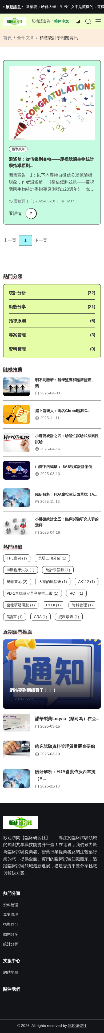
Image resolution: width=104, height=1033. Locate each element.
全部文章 (25, 37)
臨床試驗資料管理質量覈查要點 (65, 746)
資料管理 (17, 349)
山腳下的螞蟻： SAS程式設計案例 (63, 466)
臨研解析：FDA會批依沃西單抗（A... (66, 494)
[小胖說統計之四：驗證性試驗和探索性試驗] (16, 442)
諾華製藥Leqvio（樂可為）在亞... (67, 718)
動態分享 (17, 306)
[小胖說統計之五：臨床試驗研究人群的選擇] (16, 525)
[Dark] (78, 21)
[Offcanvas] (98, 21)
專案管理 (17, 335)
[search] (88, 21)
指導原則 (18, 149)
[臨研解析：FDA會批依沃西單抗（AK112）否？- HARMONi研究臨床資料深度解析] (16, 497)
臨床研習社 (77, 1025)
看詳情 (15, 213)
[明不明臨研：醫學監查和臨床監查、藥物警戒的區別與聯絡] (16, 386)
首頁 (7, 37)
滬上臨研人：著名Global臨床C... (62, 411)
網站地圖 (10, 972)
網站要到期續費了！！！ (33, 690)
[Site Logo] (14, 21)
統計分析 (17, 293)
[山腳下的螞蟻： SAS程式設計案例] (16, 470)
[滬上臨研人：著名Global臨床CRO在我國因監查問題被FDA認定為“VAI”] (16, 414)
